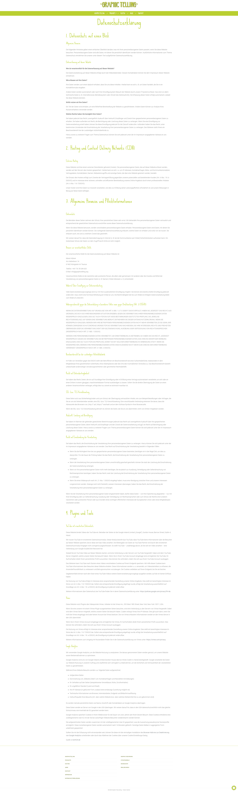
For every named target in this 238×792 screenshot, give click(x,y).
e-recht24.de (75, 740)
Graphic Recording (127, 756)
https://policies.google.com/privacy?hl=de (155, 591)
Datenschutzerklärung (72, 778)
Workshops (124, 763)
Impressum (68, 774)
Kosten (123, 13)
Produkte (113, 13)
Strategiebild (125, 760)
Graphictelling (99, 13)
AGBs (131, 13)
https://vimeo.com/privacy (156, 640)
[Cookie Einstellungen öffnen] (234, 789)
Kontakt (141, 13)
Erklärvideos (125, 767)
